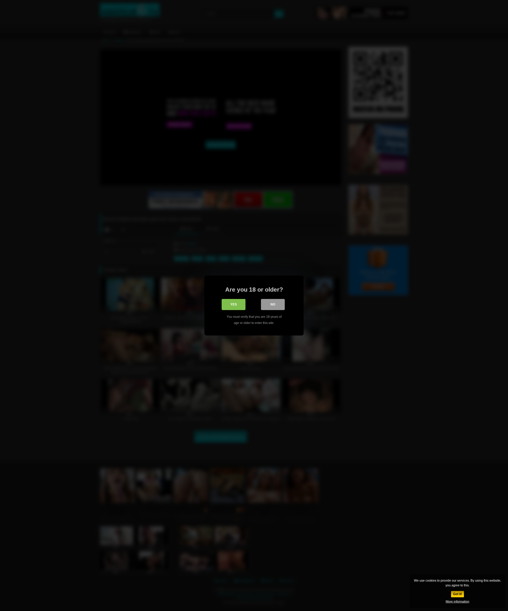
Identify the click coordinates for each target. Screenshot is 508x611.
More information (457, 601)
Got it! (457, 594)
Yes (233, 304)
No (272, 304)
